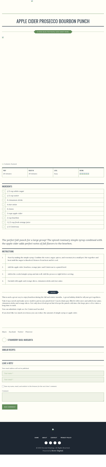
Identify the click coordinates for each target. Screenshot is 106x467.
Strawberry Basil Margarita (20, 339)
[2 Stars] (82, 174)
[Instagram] (50, 442)
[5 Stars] (88, 174)
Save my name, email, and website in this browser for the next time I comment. (30, 386)
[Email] (59, 442)
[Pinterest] (55, 442)
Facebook (12, 332)
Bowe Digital (57, 450)
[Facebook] (46, 442)
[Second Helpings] (53, 430)
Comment (5, 391)
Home (37, 438)
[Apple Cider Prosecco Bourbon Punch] (53, 98)
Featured (14, 164)
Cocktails (7, 164)
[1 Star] (80, 174)
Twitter (20, 332)
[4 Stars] (86, 174)
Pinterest (28, 332)
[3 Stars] (84, 174)
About (44, 438)
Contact (54, 438)
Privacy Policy (66, 438)
